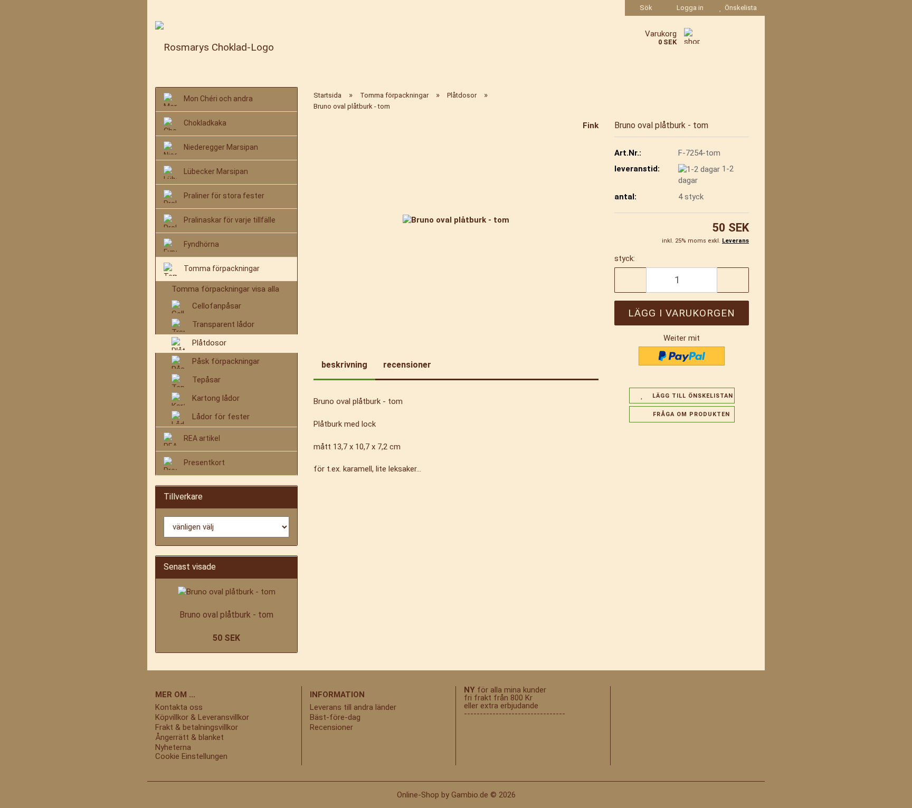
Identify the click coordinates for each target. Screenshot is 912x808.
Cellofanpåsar (215, 306)
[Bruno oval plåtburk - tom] (456, 220)
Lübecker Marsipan (215, 171)
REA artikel (201, 439)
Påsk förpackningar (225, 362)
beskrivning (344, 365)
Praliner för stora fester (223, 195)
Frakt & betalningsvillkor (196, 728)
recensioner (407, 365)
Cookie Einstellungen (191, 757)
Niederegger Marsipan (220, 147)
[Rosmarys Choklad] (250, 47)
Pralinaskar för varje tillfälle (229, 220)
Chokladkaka (204, 123)
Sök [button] (645, 8)
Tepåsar (205, 380)
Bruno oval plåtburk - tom (226, 615)
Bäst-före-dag (335, 718)
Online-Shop (418, 795)
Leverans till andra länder (353, 707)
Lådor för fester (220, 417)
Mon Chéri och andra (217, 98)
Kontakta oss (179, 707)
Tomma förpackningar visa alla (225, 289)
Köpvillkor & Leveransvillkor (202, 718)
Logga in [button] (688, 8)
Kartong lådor (215, 398)
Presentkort (203, 463)
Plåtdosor (208, 343)
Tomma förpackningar (221, 268)
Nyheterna (173, 748)
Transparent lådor (222, 325)
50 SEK (226, 638)
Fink (590, 125)
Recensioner (331, 728)
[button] (630, 280)
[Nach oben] (29, 792)
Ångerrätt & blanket (189, 738)
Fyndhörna (200, 244)
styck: (624, 258)
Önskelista (739, 8)
